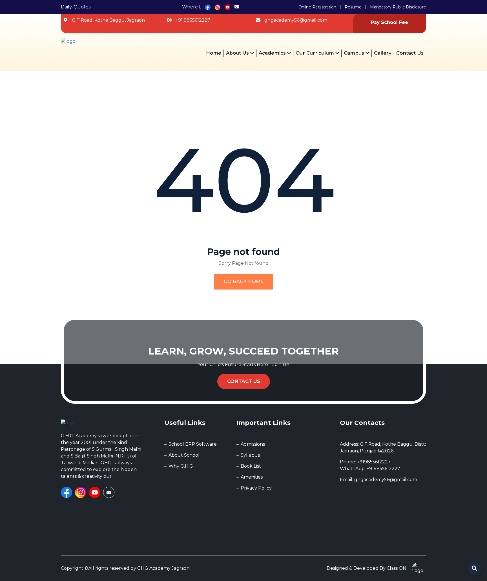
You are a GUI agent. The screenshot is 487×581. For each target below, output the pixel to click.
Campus (355, 53)
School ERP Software (193, 444)
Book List (251, 466)
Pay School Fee (389, 22)
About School (184, 455)
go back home (244, 281)
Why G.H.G (181, 466)
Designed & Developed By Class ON (366, 568)
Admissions (253, 444)
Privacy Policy (256, 488)
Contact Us (410, 53)
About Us (238, 53)
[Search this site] (474, 568)
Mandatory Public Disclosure (398, 7)
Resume (353, 7)
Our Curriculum (315, 53)
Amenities (252, 477)
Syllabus (250, 455)
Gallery (382, 53)
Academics (273, 53)
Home (213, 53)
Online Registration (317, 7)
